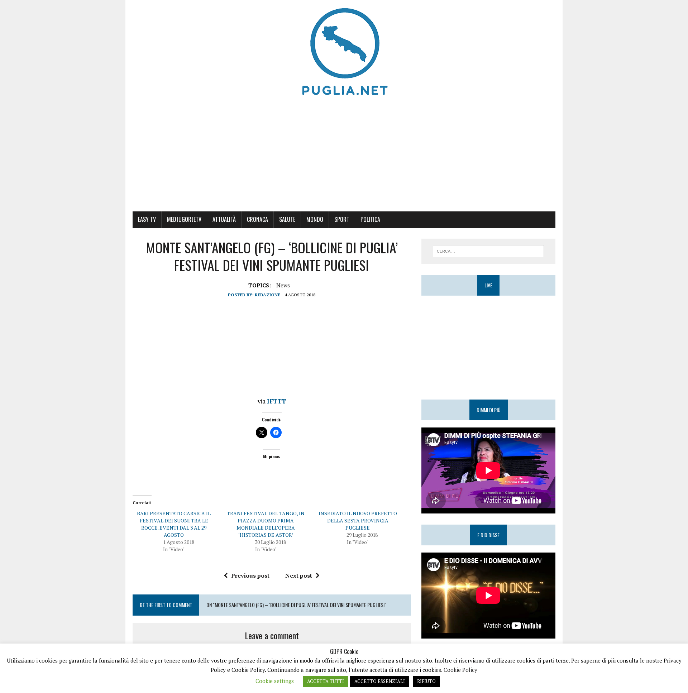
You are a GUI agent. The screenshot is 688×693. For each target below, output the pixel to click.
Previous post (250, 575)
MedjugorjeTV (184, 219)
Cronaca (257, 219)
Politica (370, 219)
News (283, 285)
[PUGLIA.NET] (344, 52)
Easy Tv (147, 219)
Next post (298, 575)
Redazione (267, 294)
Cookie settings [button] (274, 680)
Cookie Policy (460, 669)
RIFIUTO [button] (426, 681)
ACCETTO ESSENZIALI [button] (379, 681)
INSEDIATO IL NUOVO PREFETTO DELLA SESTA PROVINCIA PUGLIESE (358, 520)
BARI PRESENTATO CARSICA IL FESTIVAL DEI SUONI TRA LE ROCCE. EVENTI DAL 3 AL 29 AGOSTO (174, 524)
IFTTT (276, 401)
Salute (287, 219)
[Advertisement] (344, 157)
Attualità (224, 219)
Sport (341, 219)
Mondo (314, 219)
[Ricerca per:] (488, 250)
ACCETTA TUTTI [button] (325, 681)
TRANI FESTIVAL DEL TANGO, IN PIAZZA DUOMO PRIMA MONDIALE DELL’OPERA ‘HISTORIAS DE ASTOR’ (266, 524)
